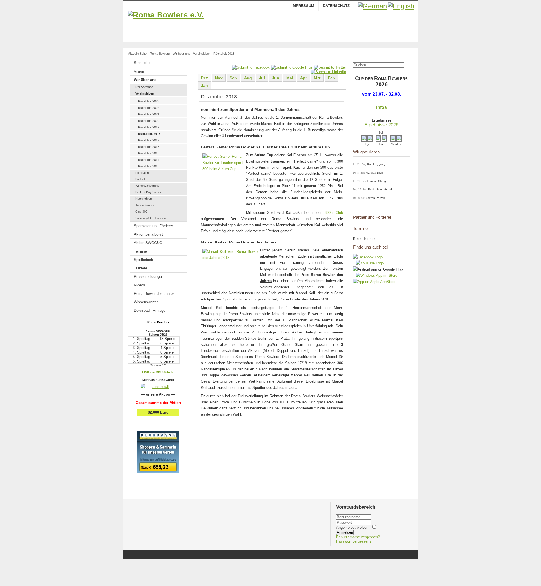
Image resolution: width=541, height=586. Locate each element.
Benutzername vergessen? (358, 537)
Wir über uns (145, 80)
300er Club (334, 212)
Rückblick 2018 (149, 133)
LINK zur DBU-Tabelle (158, 372)
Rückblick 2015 (148, 153)
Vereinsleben (144, 93)
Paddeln (140, 179)
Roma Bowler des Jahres (154, 293)
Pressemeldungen (148, 277)
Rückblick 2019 (148, 127)
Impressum (303, 6)
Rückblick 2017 (148, 140)
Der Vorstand (144, 87)
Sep (233, 78)
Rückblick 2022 (148, 107)
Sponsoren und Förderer (153, 226)
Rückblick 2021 (148, 114)
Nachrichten (143, 198)
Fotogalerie (142, 172)
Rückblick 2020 (148, 120)
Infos (381, 107)
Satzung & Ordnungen (150, 218)
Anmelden (345, 532)
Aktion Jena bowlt (148, 234)
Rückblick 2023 (148, 101)
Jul (262, 78)
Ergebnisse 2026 (381, 124)
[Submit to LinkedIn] (328, 72)
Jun (275, 78)
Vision (139, 71)
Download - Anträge (149, 310)
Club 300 (141, 211)
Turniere (140, 268)
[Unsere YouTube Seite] (368, 263)
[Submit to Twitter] (330, 67)
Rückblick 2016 (148, 146)
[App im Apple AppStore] (374, 282)
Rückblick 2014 (148, 159)
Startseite (142, 63)
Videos (139, 285)
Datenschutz (336, 6)
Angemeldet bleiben (352, 527)
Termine (140, 251)
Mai (289, 78)
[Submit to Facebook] (251, 67)
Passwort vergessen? (353, 541)
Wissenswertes (146, 302)
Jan (204, 85)
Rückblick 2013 (148, 166)
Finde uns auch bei (370, 247)
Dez (204, 78)
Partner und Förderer (372, 217)
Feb (331, 78)
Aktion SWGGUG (148, 243)
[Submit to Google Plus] (291, 67)
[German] (372, 6)
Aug (248, 78)
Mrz (317, 78)
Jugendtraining (145, 205)
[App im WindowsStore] (375, 275)
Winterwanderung (147, 185)
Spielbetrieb (143, 260)
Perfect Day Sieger (148, 192)
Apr (303, 78)
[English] (401, 6)
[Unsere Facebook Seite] (368, 257)
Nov (219, 78)
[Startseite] (270, 25)
